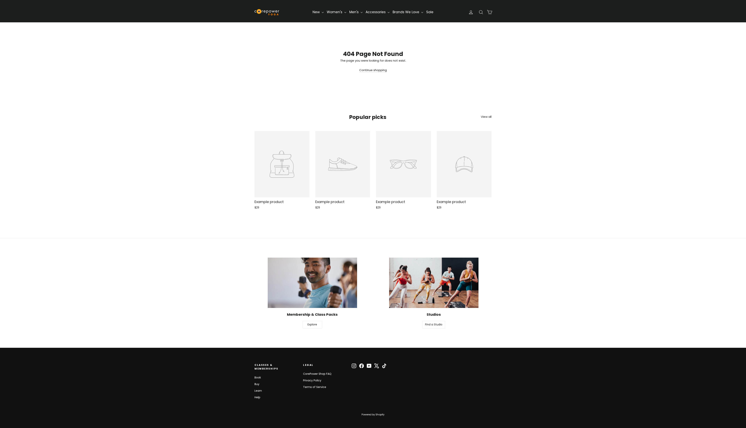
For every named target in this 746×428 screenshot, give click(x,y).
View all (486, 117)
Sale (429, 12)
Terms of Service (314, 387)
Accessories (376, 12)
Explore (312, 324)
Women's (335, 12)
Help (257, 397)
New (317, 12)
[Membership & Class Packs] (312, 283)
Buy (256, 384)
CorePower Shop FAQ (317, 374)
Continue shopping (373, 70)
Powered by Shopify (373, 414)
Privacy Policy (312, 380)
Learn (258, 391)
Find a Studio (433, 324)
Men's (354, 12)
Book (257, 377)
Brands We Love (406, 12)
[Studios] (433, 283)
